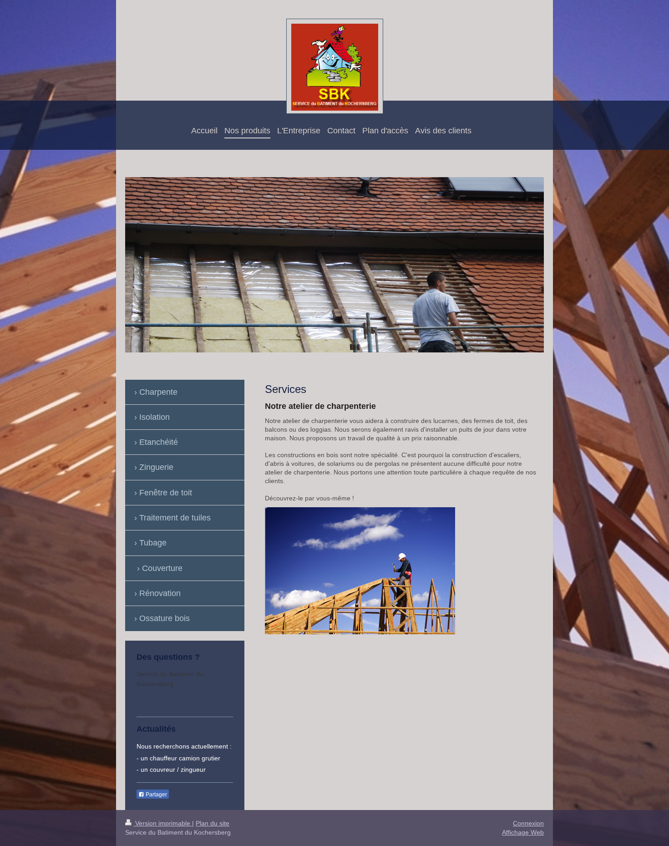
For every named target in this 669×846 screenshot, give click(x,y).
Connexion (528, 823)
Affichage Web (523, 832)
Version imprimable (162, 823)
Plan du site (212, 823)
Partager (155, 794)
